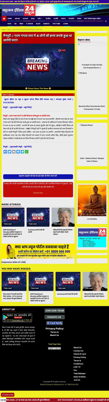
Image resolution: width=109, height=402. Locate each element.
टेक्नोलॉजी (71, 18)
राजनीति (56, 18)
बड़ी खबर (17, 18)
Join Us (77, 380)
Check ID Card (80, 354)
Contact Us (78, 351)
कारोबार (79, 18)
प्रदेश (39, 18)
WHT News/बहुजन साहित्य (92, 18)
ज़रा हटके (25, 18)
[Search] (106, 21)
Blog (38, 24)
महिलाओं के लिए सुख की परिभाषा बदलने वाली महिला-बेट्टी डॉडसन (62, 232)
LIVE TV (77, 367)
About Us (78, 347)
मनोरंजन (63, 18)
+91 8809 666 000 (71, 384)
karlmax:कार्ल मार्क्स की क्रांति (67, 294)
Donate (46, 24)
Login (65, 24)
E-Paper (29, 24)
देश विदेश (48, 18)
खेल (15, 24)
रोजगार (9, 24)
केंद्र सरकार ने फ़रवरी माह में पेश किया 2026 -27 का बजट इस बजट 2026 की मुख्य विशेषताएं (12, 296)
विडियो (21, 24)
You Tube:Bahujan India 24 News (80, 373)
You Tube (56, 24)
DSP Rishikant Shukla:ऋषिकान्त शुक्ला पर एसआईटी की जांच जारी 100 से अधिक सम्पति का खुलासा (12, 233)
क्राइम (32, 18)
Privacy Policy (80, 357)
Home (10, 18)
